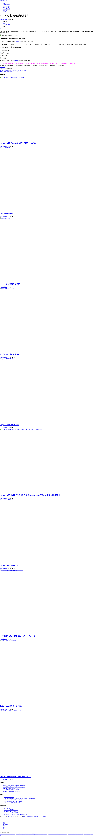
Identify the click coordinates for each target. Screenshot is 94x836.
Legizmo (49, 834)
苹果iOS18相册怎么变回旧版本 (11, 706)
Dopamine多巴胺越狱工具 (9, 565)
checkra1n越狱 (8, 834)
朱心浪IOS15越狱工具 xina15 (10, 354)
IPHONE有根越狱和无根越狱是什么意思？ (15, 777)
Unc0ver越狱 (70, 834)
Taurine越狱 (56, 834)
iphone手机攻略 (6, 7)
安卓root (79, 834)
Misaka (52, 834)
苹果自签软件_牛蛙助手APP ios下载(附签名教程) (15, 814)
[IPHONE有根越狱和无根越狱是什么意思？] (11, 710)
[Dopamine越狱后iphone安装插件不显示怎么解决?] (12, 77)
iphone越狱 (15, 60)
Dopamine (13, 834)
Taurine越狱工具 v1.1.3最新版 (11, 811)
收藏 (5, 68)
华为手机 (75, 834)
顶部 (4, 828)
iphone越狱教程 (6, 4)
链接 (11, 68)
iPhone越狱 (2, 67)
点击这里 (18, 41)
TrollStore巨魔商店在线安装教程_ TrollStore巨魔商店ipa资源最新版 (19, 798)
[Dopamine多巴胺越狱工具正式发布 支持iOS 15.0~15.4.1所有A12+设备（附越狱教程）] (21, 429)
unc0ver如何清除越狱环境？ (10, 284)
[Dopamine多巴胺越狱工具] (6, 499)
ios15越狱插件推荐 (6, 213)
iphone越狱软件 (6, 6)
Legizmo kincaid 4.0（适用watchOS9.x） (13, 799)
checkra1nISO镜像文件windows (11, 810)
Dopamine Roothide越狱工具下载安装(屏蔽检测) (14, 785)
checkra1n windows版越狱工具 (11, 812)
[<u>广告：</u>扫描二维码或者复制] (0, 28)
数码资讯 (88, 834)
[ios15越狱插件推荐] (5, 147)
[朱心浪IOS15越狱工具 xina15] (7, 288)
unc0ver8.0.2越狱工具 (9, 797)
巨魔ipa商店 (5, 10)
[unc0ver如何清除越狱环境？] (7, 218)
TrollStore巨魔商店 (63, 834)
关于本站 (5, 11)
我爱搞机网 (11, 816)
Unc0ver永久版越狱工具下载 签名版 (12, 802)
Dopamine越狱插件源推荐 (9, 425)
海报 (8, 68)
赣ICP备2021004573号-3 (28, 816)
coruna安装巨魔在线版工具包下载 (11, 789)
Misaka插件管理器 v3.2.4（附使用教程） (13, 801)
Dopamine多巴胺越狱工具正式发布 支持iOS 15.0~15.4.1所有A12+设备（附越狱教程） (31, 495)
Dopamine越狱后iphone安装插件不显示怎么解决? (18, 143)
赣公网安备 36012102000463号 (41, 816)
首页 (4, 3)
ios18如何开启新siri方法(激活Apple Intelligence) (17, 636)
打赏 (1, 68)
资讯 (4, 825)
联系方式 (5, 827)
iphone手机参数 (6, 9)
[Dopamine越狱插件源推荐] (6, 358)
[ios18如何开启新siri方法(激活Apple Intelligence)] (11, 570)
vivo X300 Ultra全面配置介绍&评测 (11, 791)
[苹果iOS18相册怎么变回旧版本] (8, 640)
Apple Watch (2, 834)
